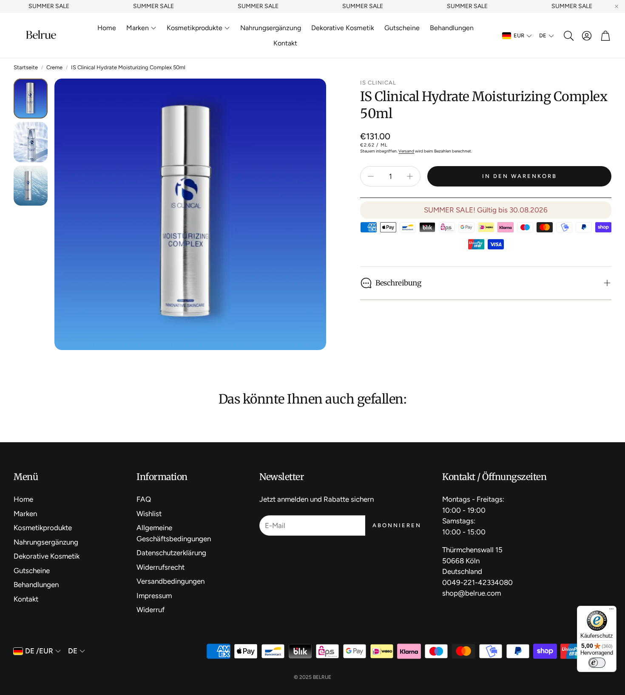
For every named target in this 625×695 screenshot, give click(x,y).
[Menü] (611, 611)
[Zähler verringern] (370, 176)
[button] (568, 36)
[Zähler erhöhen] (410, 176)
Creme (54, 67)
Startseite (26, 67)
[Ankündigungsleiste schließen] (616, 6)
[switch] (596, 663)
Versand (406, 151)
